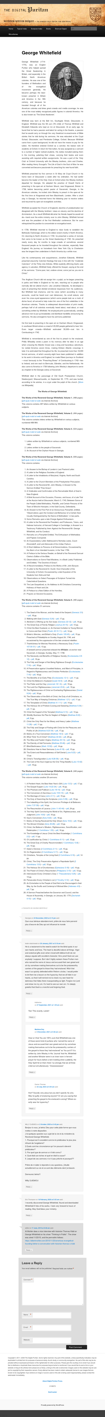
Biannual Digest (61, 28)
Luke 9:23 (71, 752)
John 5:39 (63, 799)
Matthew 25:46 (58, 743)
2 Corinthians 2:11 (49, 848)
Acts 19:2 (67, 820)
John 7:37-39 (32, 805)
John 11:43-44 (58, 808)
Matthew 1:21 (63, 699)
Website (27, 1339)
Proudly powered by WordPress (52, 1405)
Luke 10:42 (77, 761)
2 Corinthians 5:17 (49, 852)
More (81, 382)
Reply (29, 930)
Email (27, 1327)
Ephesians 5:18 (61, 867)
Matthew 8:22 (74, 715)
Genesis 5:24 (47, 618)
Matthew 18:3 (56, 733)
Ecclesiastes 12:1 (60, 677)
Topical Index (22, 28)
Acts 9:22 (47, 817)
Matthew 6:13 (61, 712)
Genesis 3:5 (77, 612)
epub (27, 400)
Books (48, 28)
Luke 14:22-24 (50, 786)
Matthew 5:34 (75, 705)
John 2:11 (50, 796)
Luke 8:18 (59, 749)
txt (36, 400)
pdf (23, 400)
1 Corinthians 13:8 (70, 842)
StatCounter (52, 1392)
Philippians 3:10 (63, 870)
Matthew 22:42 (55, 736)
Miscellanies (13, 34)
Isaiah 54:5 (57, 680)
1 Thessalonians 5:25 (66, 873)
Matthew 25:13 (58, 739)
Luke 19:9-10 (57, 792)
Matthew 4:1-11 (54, 702)
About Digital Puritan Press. (53, 1381)
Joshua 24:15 (61, 624)
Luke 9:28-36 (52, 758)
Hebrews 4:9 (74, 886)
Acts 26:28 (49, 823)
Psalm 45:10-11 (54, 631)
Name (27, 1315)
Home (11, 28)
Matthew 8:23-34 (46, 730)
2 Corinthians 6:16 (66, 855)
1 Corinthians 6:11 (56, 839)
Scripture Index (36, 28)
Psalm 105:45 (63, 634)
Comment (28, 1280)
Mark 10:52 (46, 746)
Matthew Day (39, 1029)
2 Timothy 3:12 (62, 880)
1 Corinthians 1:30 (45, 830)
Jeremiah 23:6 (58, 687)
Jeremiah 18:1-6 (54, 684)
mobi (32, 400)
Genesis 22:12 (65, 621)
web (39, 400)
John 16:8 (40, 814)
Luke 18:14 (54, 789)
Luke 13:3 (67, 783)
